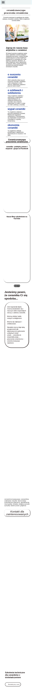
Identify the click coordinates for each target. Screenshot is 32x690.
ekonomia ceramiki (13, 126)
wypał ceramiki (16, 109)
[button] (3, 2)
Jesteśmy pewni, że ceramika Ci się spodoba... (15, 295)
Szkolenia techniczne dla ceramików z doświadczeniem (15, 675)
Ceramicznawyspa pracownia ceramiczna (17, 140)
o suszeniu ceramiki (14, 76)
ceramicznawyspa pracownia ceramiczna (16, 11)
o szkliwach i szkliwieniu (15, 91)
